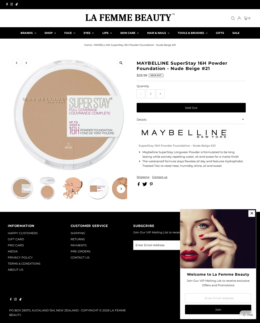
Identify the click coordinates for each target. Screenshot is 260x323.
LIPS (105, 33)
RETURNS (78, 239)
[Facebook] (7, 4)
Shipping (143, 177)
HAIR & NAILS (157, 33)
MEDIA (13, 251)
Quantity (143, 86)
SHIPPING (78, 233)
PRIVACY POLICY (20, 257)
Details (141, 119)
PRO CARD (16, 245)
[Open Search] (233, 18)
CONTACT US (80, 257)
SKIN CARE (128, 33)
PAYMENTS (79, 245)
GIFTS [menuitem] (220, 33)
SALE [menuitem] (235, 33)
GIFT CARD (16, 239)
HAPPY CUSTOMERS (23, 233)
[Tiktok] (17, 4)
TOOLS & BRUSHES (191, 33)
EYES (87, 33)
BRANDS (27, 33)
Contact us (159, 177)
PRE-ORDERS (80, 251)
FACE (68, 33)
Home (88, 44)
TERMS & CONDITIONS (24, 263)
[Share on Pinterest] (151, 185)
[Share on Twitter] (145, 185)
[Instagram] (12, 4)
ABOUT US (15, 269)
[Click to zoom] (121, 63)
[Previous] (16, 63)
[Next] (26, 63)
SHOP (49, 33)
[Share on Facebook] (139, 185)
